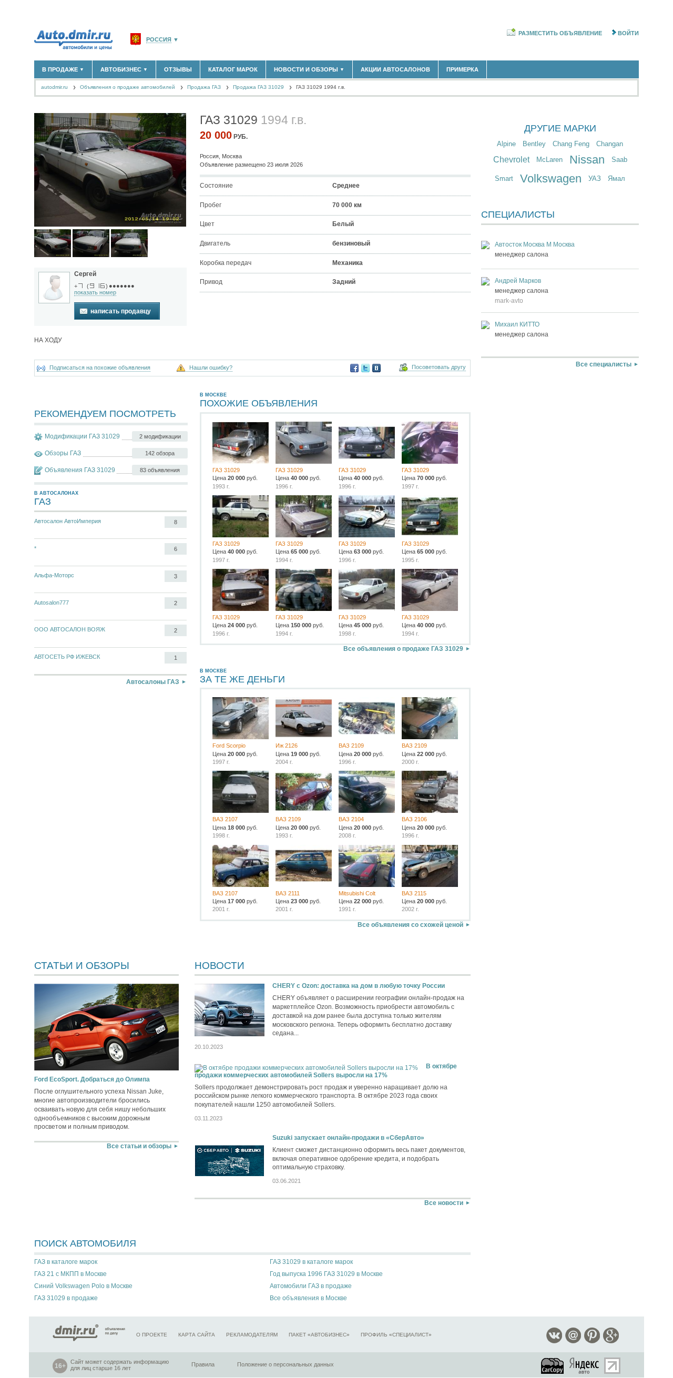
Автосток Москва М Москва (535, 244)
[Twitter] (365, 368)
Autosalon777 (51, 602)
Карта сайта (196, 1335)
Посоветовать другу (439, 367)
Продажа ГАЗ (204, 87)
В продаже (63, 69)
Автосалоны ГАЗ (152, 682)
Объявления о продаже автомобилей (127, 87)
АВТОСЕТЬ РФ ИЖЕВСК (67, 657)
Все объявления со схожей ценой (410, 924)
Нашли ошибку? (210, 368)
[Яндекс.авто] (584, 1365)
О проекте (151, 1335)
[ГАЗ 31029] (52, 243)
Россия (158, 40)
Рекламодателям (252, 1335)
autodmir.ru (54, 87)
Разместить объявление (560, 33)
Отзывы (178, 69)
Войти (628, 33)
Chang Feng (571, 144)
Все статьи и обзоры (139, 1146)
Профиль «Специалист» (396, 1335)
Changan (609, 144)
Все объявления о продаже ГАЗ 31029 (403, 648)
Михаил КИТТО (517, 324)
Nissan (587, 159)
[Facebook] (354, 368)
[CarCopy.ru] (553, 1365)
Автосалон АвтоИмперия (67, 521)
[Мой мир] (573, 1341)
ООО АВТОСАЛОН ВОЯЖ (69, 629)
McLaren (549, 160)
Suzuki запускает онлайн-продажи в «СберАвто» (348, 1137)
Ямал (616, 178)
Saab (619, 160)
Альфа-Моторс (54, 575)
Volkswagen (551, 178)
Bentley (534, 144)
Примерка (462, 69)
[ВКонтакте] (376, 368)
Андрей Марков (518, 280)
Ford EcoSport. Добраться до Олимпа (92, 1079)
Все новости (443, 1203)
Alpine (506, 144)
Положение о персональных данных (285, 1364)
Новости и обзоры (309, 69)
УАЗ (594, 178)
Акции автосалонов (395, 69)
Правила (203, 1364)
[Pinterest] (592, 1341)
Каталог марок (233, 69)
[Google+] (610, 1341)
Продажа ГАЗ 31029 (258, 87)
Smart (504, 178)
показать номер (95, 292)
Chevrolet (511, 159)
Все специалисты (603, 364)
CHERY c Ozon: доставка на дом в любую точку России (358, 985)
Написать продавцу (120, 311)
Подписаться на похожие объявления (99, 368)
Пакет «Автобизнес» (319, 1335)
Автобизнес (124, 69)
